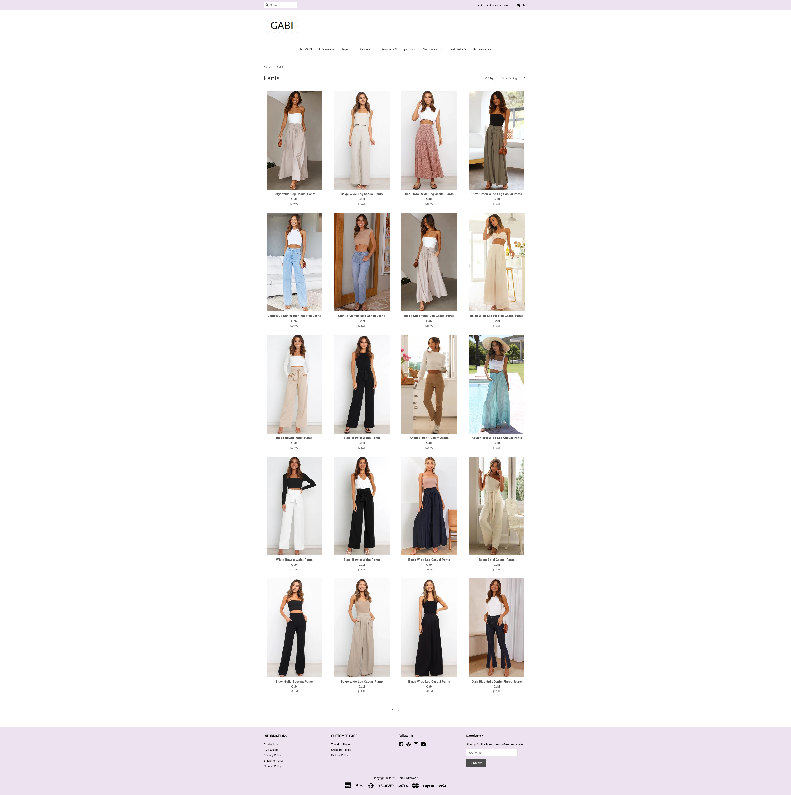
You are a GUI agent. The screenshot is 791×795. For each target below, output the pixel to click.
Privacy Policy (273, 755)
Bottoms (365, 49)
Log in (479, 5)
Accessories (482, 49)
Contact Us (271, 744)
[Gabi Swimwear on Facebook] (401, 745)
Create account (500, 5)
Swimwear (431, 49)
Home (267, 66)
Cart (524, 5)
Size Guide (271, 749)
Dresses (325, 49)
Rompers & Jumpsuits (397, 49)
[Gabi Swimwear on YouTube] (423, 745)
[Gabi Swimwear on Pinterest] (408, 745)
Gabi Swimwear (407, 778)
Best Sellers (457, 49)
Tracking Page (340, 744)
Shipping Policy (273, 760)
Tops (345, 49)
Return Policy (340, 755)
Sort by (488, 78)
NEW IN (306, 49)
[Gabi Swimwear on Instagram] (416, 745)
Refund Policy (273, 766)
